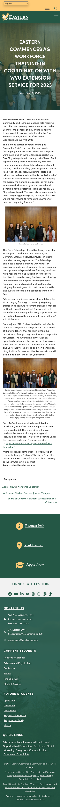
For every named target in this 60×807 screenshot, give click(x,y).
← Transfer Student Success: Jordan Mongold (27, 492)
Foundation (25, 746)
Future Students (19, 693)
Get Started (10, 710)
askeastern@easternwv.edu (23, 640)
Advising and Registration (17, 662)
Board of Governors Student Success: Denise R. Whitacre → (32, 500)
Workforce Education (28, 486)
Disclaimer (46, 795)
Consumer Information (27, 795)
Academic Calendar (14, 657)
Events (4, 486)
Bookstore (9, 668)
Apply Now (9, 700)
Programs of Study (14, 720)
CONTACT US (14, 608)
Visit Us (7, 725)
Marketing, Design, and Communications (25, 750)
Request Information (15, 715)
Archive (9, 795)
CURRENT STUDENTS (20, 650)
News (13, 486)
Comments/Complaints (16, 754)
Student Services (12, 683)
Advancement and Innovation (19, 741)
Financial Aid (11, 678)
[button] (55, 8)
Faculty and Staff (43, 746)
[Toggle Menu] (47, 8)
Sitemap (20, 799)
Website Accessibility (35, 799)
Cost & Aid (9, 705)
